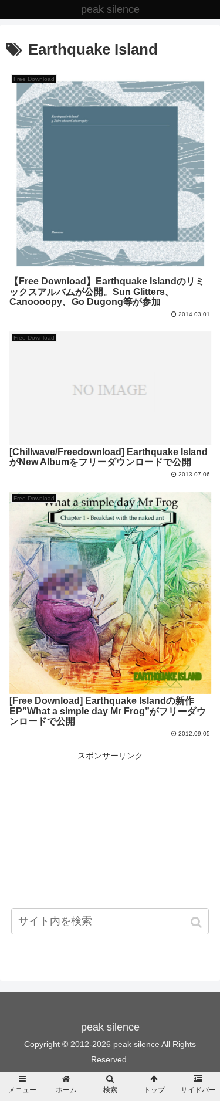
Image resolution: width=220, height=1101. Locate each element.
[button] (197, 922)
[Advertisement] (110, 845)
